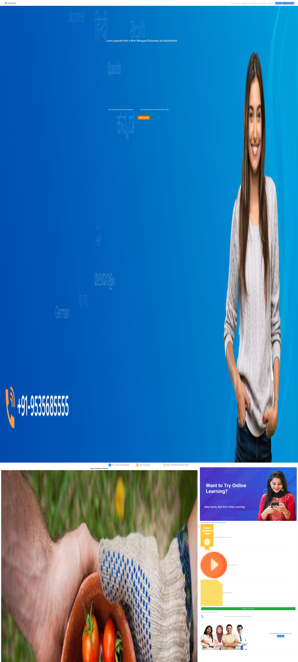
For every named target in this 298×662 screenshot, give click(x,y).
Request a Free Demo (248, 608)
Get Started (281, 636)
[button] (238, 3)
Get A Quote (143, 118)
